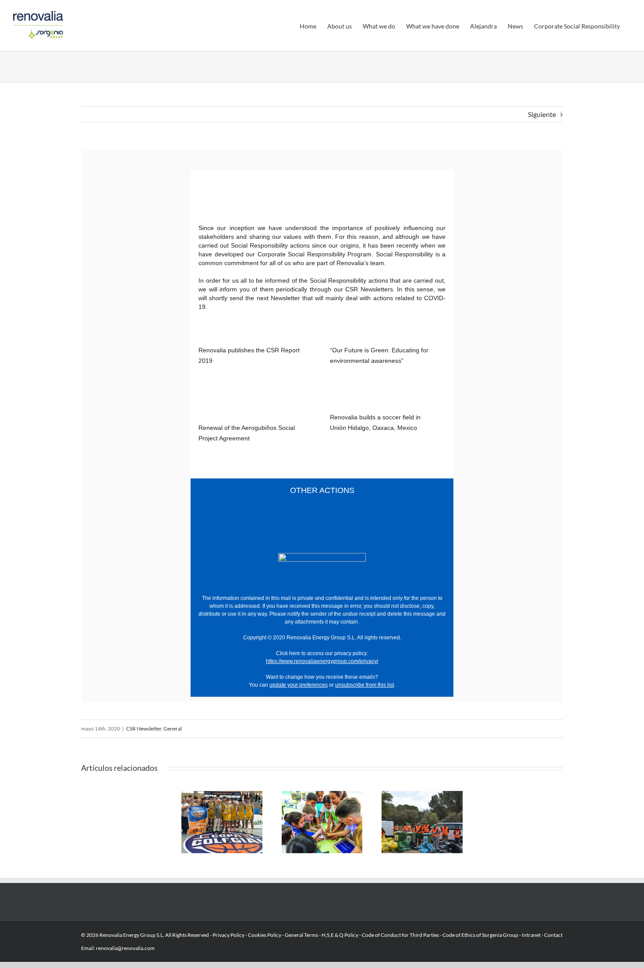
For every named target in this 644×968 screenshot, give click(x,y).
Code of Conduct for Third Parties (400, 935)
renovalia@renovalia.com (125, 948)
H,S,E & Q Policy (340, 935)
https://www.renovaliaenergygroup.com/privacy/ (322, 661)
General (172, 728)
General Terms (301, 935)
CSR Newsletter (143, 728)
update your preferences (298, 685)
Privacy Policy (228, 935)
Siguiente (542, 114)
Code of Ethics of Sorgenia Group (480, 935)
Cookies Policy (264, 935)
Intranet (531, 935)
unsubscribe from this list (364, 685)
